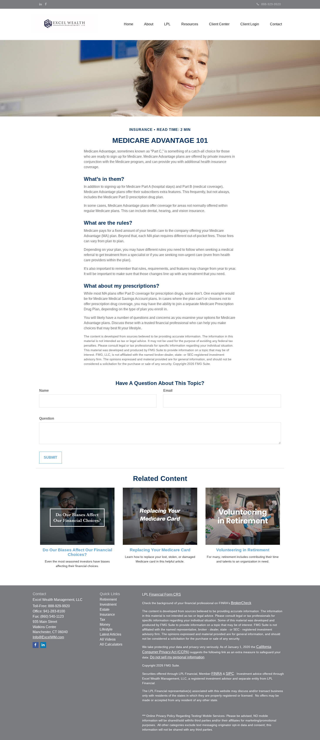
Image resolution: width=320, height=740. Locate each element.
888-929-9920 (271, 4)
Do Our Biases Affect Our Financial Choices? (77, 552)
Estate (104, 609)
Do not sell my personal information (177, 657)
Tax (102, 619)
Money (105, 624)
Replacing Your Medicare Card (160, 550)
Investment (108, 604)
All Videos (108, 639)
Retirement (108, 599)
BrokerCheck (241, 603)
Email (167, 390)
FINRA (216, 673)
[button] (149, 24)
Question (46, 418)
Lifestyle (106, 629)
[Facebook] (46, 4)
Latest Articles (110, 634)
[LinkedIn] (40, 4)
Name (44, 390)
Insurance (107, 614)
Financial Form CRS (165, 594)
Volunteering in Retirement (242, 550)
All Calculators (111, 644)
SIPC (230, 673)
